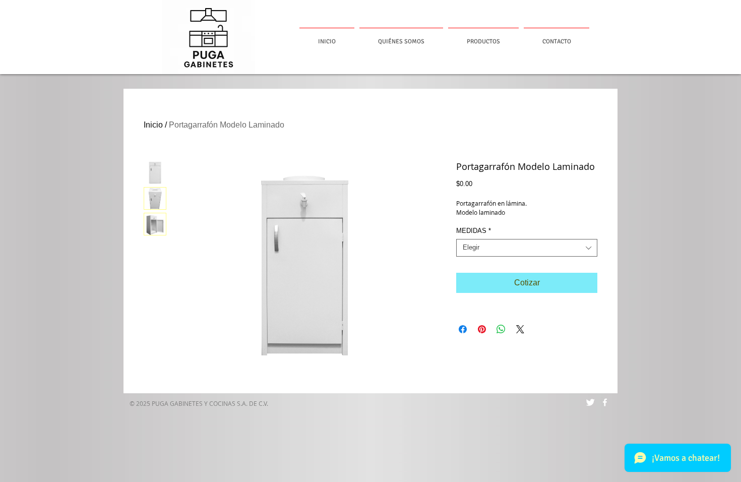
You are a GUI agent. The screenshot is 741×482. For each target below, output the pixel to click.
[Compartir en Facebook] (463, 329)
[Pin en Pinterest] (482, 329)
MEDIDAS (473, 230)
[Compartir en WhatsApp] (501, 329)
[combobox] (526, 248)
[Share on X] (520, 329)
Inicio (153, 124)
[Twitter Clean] (590, 402)
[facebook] (605, 402)
